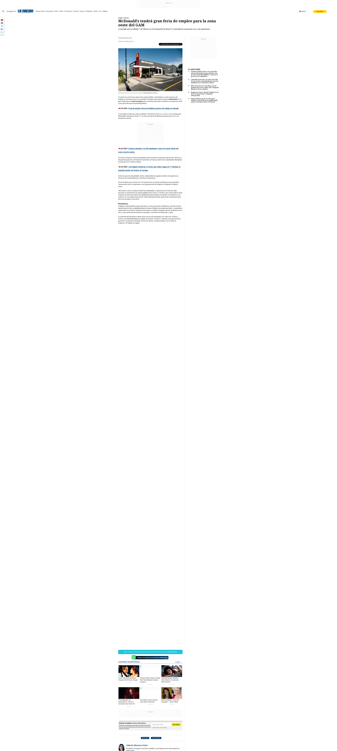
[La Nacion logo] (25, 11)
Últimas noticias (40, 11)
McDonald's (145, 738)
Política (61, 11)
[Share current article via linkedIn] (1, 29)
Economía (76, 11)
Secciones (10, 11)
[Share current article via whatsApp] (1, 32)
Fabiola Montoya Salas (126, 38)
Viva (100, 11)
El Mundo (105, 11)
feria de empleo (156, 738)
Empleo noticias (123, 18)
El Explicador (89, 11)
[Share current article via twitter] (1, 26)
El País (56, 11)
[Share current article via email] (1, 20)
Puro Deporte (68, 11)
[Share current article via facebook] (1, 23)
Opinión (96, 11)
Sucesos (82, 11)
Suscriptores (49, 11)
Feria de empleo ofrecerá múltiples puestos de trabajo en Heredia (153, 108)
